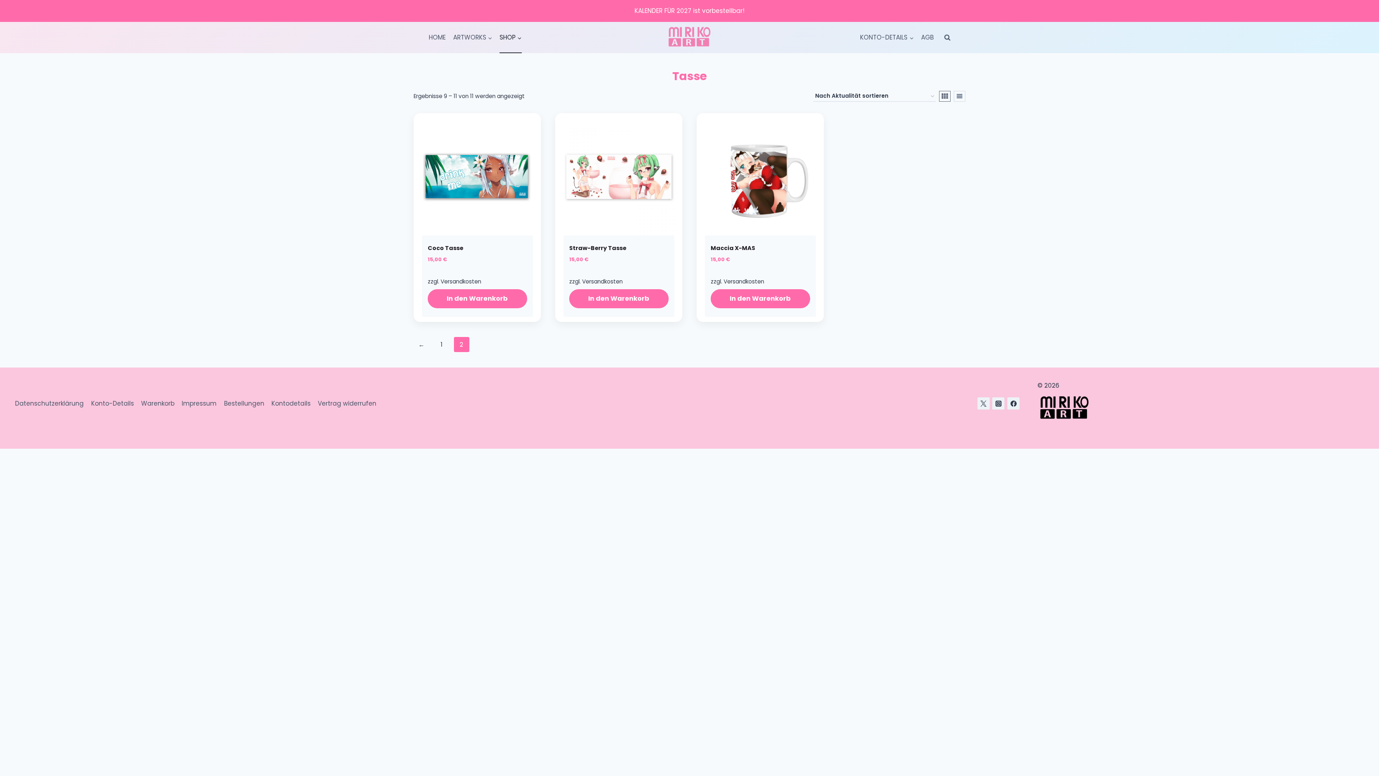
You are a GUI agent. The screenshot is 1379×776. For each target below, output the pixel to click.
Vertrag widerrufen (347, 403)
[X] (984, 403)
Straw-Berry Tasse (597, 248)
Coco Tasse (445, 248)
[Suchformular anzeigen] (947, 37)
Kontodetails (291, 403)
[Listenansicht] (959, 96)
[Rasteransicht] (945, 96)
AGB (927, 37)
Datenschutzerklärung (49, 403)
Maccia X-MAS (733, 248)
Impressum (199, 403)
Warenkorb (158, 403)
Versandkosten (461, 281)
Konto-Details (112, 403)
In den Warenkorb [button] (477, 298)
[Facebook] (1013, 403)
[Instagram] (998, 403)
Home (437, 37)
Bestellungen (244, 403)
